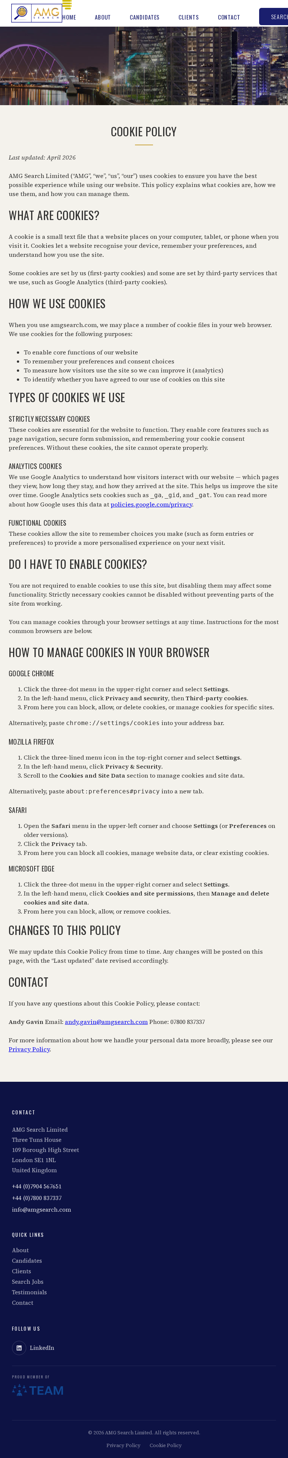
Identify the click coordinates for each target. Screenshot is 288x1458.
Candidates (145, 17)
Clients (188, 17)
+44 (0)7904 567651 (37, 1186)
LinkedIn (42, 1348)
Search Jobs (28, 1282)
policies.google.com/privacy (151, 504)
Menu (67, 4)
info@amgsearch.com (41, 1210)
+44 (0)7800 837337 (37, 1198)
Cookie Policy (166, 1445)
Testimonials (29, 1292)
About (103, 17)
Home (69, 17)
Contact (229, 17)
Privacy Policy (29, 1049)
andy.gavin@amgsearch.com (106, 1022)
